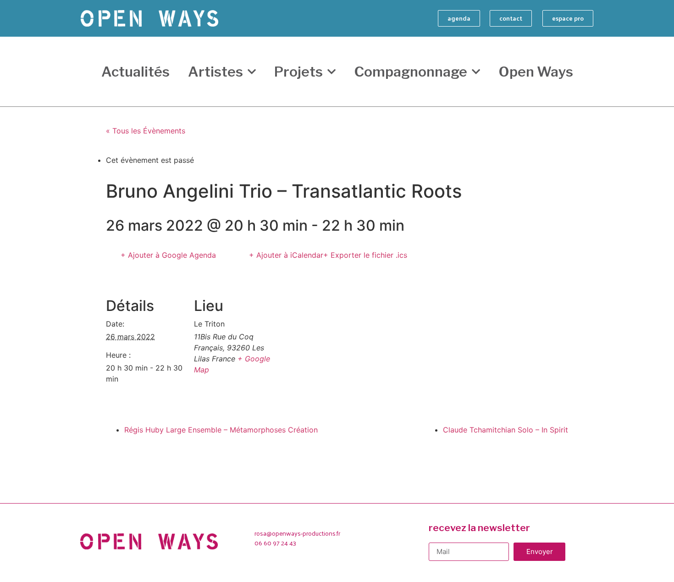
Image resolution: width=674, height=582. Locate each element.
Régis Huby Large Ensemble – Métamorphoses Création (221, 429)
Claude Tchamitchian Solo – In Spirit (505, 429)
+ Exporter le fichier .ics (365, 255)
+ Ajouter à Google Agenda (168, 255)
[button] (459, 18)
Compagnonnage (410, 71)
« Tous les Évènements (145, 130)
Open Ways (535, 71)
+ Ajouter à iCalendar (286, 255)
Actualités (135, 71)
